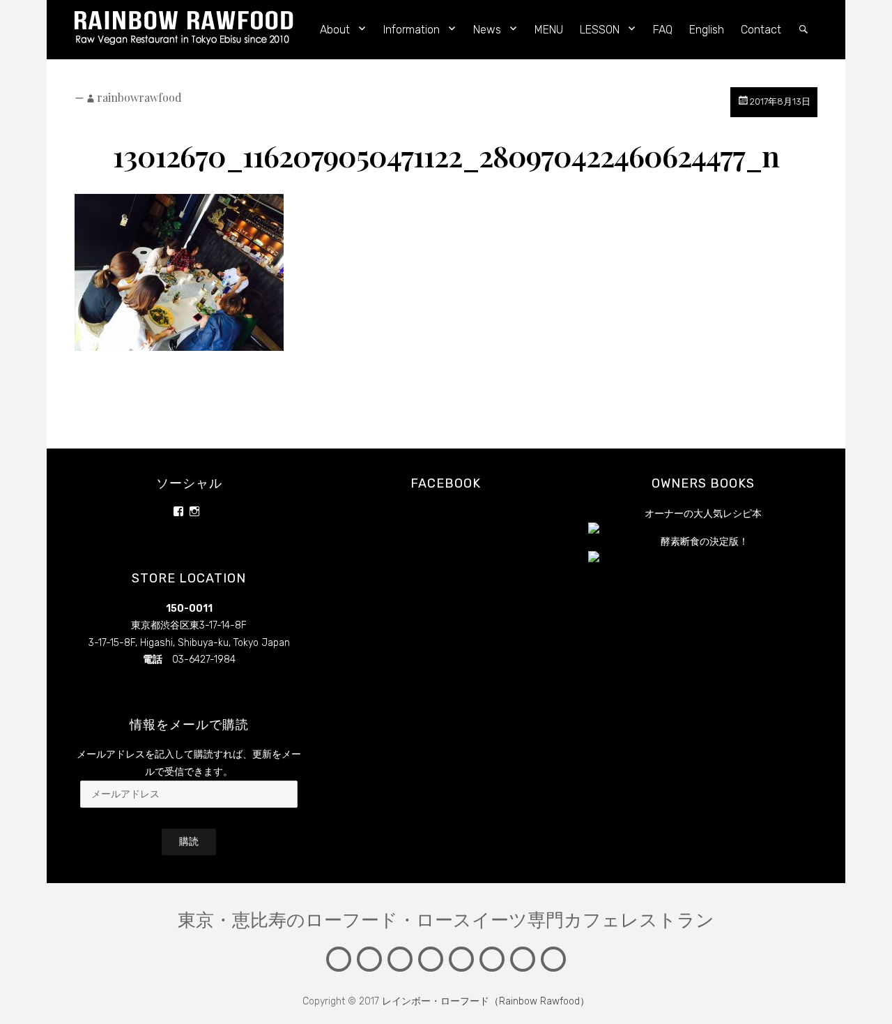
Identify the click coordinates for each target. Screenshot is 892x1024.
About (335, 29)
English (706, 29)
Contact (761, 29)
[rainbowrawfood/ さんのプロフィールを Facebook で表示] (178, 511)
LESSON (600, 29)
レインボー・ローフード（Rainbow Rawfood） (486, 1001)
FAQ (662, 29)
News (487, 29)
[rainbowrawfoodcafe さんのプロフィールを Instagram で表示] (194, 511)
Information (411, 29)
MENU (549, 29)
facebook (445, 483)
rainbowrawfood (139, 97)
